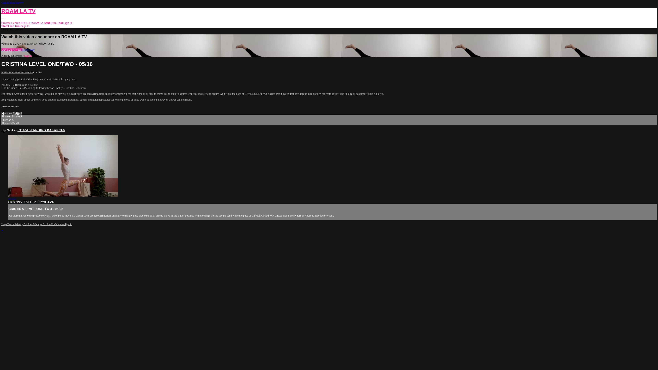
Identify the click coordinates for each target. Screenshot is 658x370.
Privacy (19, 224)
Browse (6, 23)
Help (4, 224)
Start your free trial (11, 49)
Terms (11, 224)
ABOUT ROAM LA (32, 23)
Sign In (25, 26)
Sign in (67, 23)
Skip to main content (12, 2)
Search (16, 23)
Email (18, 113)
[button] (3, 20)
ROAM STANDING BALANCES (17, 72)
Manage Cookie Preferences (48, 224)
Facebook (7, 113)
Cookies (28, 224)
